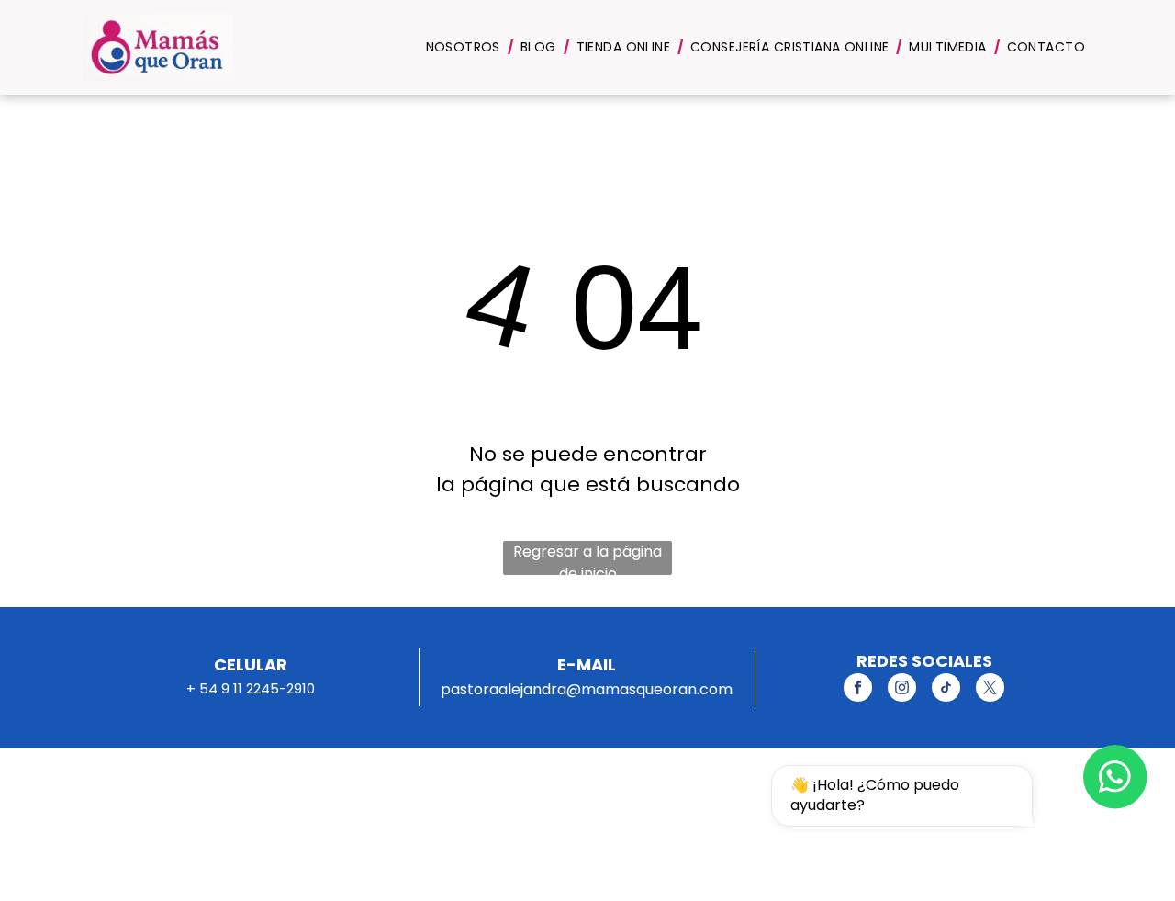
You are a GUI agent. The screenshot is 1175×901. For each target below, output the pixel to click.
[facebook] (858, 689)
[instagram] (902, 689)
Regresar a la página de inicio (587, 558)
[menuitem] (466, 47)
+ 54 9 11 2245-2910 (250, 688)
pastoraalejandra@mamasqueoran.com (587, 689)
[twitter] (990, 689)
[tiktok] (946, 689)
